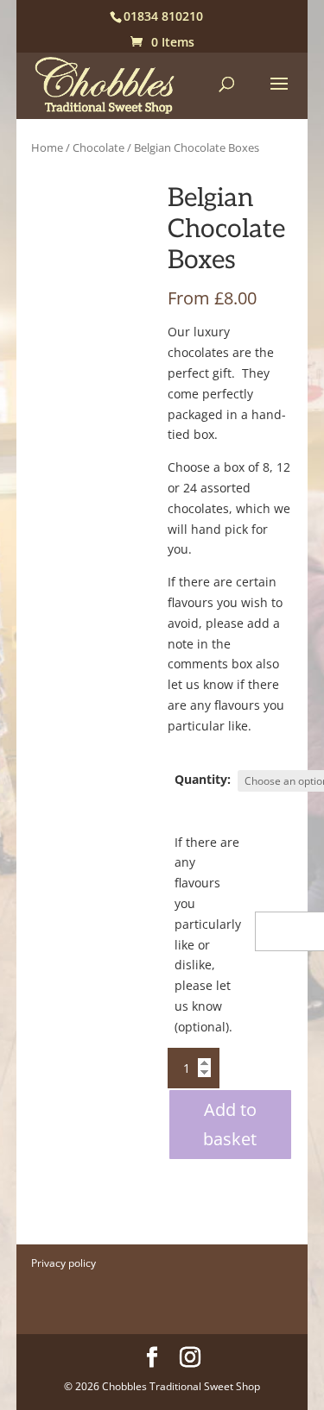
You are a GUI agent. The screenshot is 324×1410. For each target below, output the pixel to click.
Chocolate (98, 147)
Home (47, 147)
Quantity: (203, 779)
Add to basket (230, 1124)
